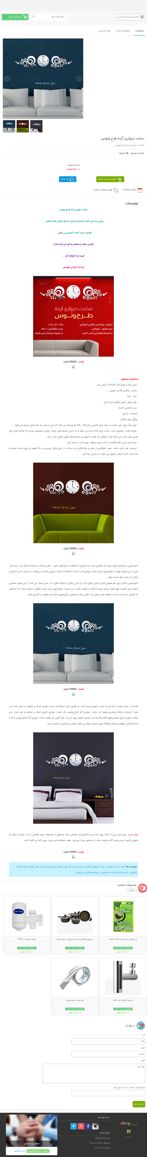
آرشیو (131, 890)
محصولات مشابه (123, 31)
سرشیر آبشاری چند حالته (123, 1000)
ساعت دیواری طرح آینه (52, 867)
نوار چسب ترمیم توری (75, 1000)
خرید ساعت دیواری (116, 867)
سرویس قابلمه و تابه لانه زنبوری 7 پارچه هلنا (75, 939)
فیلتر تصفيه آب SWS (26, 939)
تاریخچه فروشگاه (102, 1138)
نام (144, 1035)
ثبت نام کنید (19, 1151)
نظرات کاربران (104, 31)
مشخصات (139, 31)
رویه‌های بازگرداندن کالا (99, 1143)
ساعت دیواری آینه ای (95, 867)
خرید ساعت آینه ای (74, 867)
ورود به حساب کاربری (38, 1151)
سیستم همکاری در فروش (88, 872)
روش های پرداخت (102, 1147)
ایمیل (143, 1047)
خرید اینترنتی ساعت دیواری (115, 872)
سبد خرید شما (15, 17)
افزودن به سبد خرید (107, 179)
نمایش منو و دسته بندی (128, 17)
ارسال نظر (138, 1104)
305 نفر (64, 179)
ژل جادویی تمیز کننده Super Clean (123, 939)
